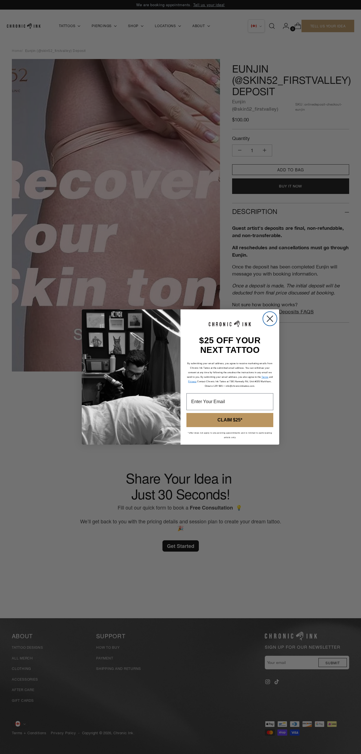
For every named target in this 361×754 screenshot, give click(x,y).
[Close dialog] (270, 319)
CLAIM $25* (229, 420)
